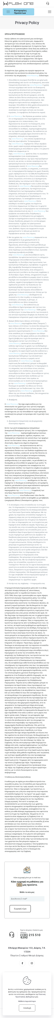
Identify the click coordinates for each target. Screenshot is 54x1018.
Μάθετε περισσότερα (27, 1001)
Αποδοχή (27, 1007)
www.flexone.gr (33, 76)
